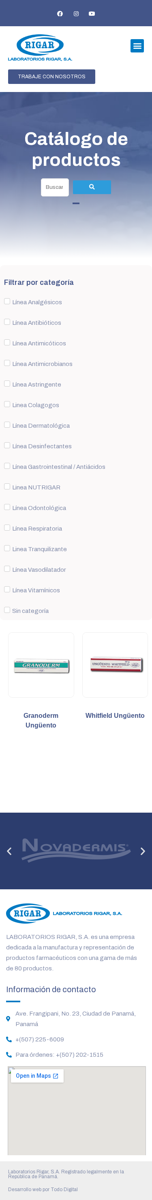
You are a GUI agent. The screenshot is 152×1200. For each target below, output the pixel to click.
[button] (137, 45)
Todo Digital (64, 1189)
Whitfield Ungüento (115, 715)
